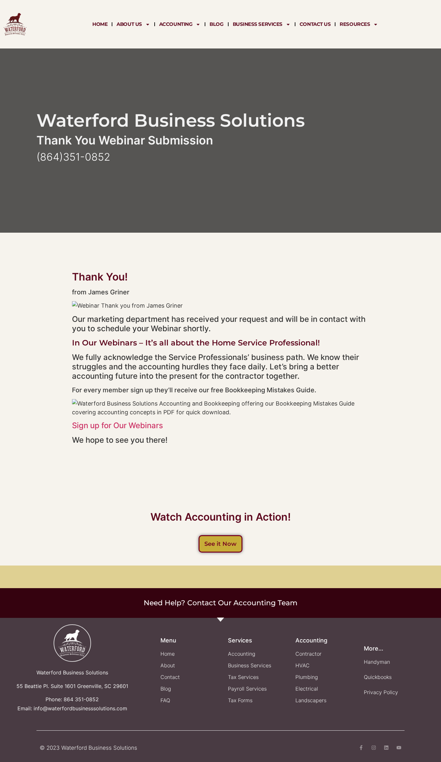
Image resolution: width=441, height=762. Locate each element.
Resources (355, 24)
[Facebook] (361, 747)
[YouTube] (398, 747)
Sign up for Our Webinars (117, 425)
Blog (216, 24)
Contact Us (315, 24)
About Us (129, 24)
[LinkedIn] (386, 747)
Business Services (257, 24)
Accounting (176, 24)
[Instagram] (373, 747)
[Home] (15, 24)
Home (100, 24)
